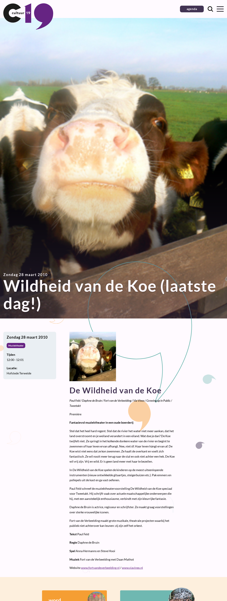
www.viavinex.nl (132, 568)
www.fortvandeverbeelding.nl (100, 568)
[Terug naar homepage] (28, 28)
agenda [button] (192, 9)
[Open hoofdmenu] (220, 9)
